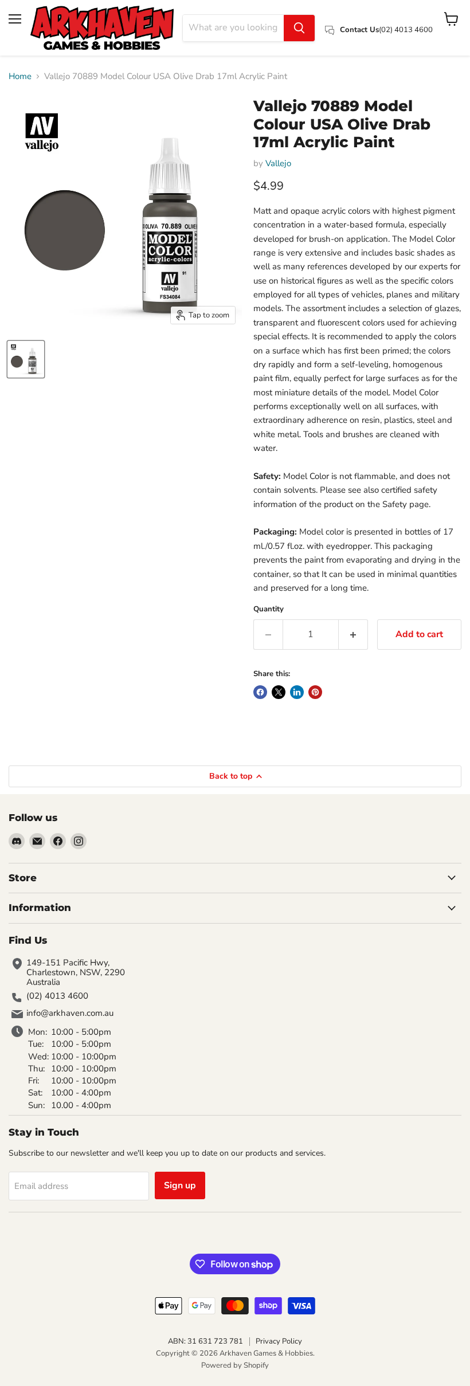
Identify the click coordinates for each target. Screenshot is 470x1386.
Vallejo (278, 163)
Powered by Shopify (235, 1365)
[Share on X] (278, 692)
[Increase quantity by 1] (353, 634)
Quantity (268, 609)
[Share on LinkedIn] (297, 692)
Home (20, 76)
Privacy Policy (279, 1341)
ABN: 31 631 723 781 (205, 1341)
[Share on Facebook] (260, 692)
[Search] (299, 28)
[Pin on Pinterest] (315, 692)
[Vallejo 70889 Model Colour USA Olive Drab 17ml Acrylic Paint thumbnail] (25, 359)
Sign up (180, 1185)
